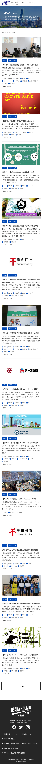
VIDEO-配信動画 (9, 739)
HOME (3, 33)
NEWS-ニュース (26, 734)
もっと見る (21, 686)
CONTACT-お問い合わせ (12, 748)
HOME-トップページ (10, 734)
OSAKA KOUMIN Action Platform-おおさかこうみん (20, 743)
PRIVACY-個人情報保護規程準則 (14, 753)
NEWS (8, 33)
